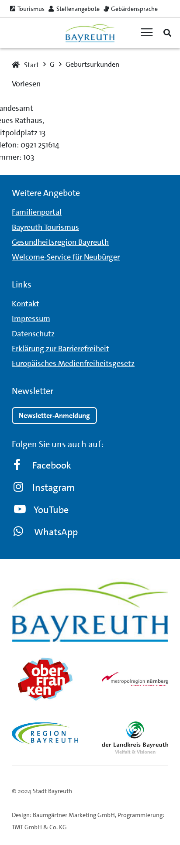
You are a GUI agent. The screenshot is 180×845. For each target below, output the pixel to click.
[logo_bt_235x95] (90, 33)
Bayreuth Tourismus (45, 227)
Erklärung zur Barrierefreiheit (60, 348)
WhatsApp (56, 532)
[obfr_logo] (45, 679)
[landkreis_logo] (135, 737)
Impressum (31, 318)
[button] (167, 32)
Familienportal (37, 212)
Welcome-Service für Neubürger (66, 257)
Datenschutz (33, 333)
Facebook (51, 465)
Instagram (53, 487)
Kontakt (25, 303)
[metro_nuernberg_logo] (135, 679)
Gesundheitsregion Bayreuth (60, 242)
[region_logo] (45, 733)
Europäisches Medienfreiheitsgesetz (73, 363)
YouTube (51, 509)
